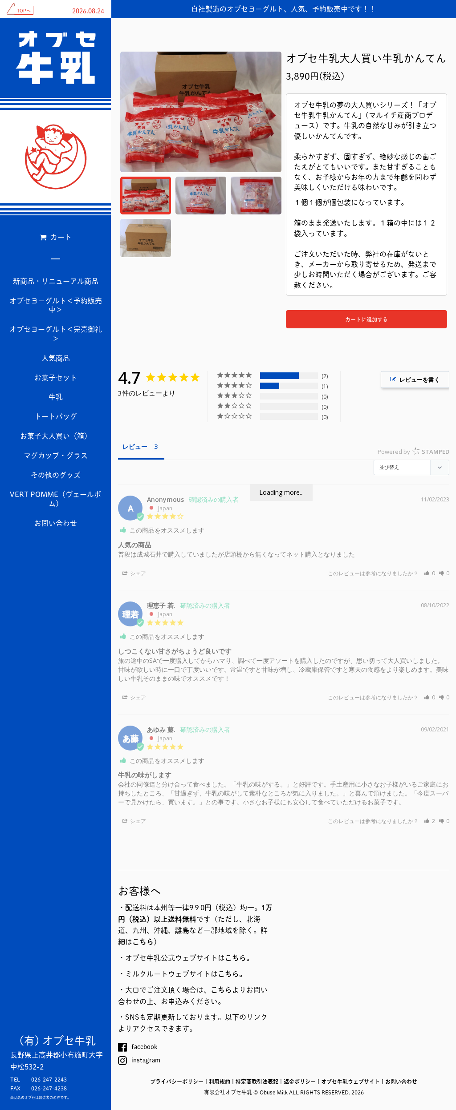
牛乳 (56, 396)
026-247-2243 (49, 1079)
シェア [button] (137, 573)
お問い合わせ (55, 523)
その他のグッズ (56, 475)
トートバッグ (55, 416)
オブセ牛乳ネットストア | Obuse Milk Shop (55, 156)
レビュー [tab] (134, 446)
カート (60, 237)
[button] (429, 573)
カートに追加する (366, 319)
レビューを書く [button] (419, 379)
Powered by (413, 452)
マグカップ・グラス (56, 455)
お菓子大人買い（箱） (55, 436)
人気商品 (55, 358)
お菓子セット (55, 377)
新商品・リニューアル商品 (55, 281)
